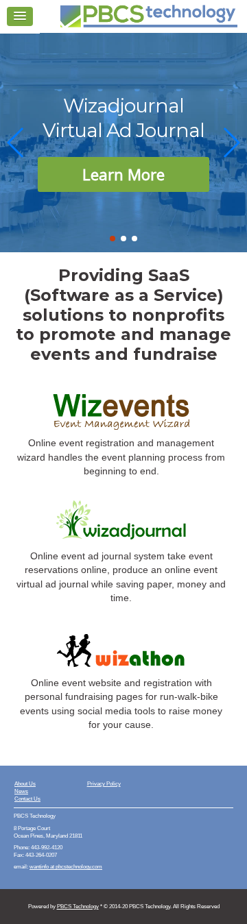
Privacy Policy (104, 784)
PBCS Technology (78, 906)
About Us (25, 784)
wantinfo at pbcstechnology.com (66, 867)
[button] (112, 238)
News (21, 791)
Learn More (123, 174)
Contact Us (27, 799)
